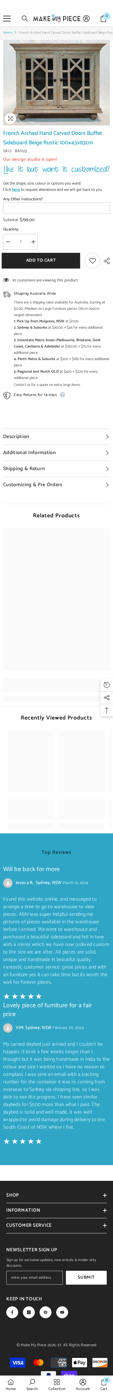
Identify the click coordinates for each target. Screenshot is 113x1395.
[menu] (7, 18)
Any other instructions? (23, 199)
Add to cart (41, 260)
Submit (86, 1277)
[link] (56, 689)
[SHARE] (105, 261)
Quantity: (11, 229)
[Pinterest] (45, 1312)
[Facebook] (12, 1312)
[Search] (25, 18)
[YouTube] (62, 1312)
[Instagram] (29, 1312)
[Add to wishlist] (92, 261)
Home (7, 33)
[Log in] (86, 18)
